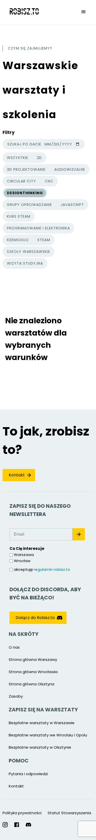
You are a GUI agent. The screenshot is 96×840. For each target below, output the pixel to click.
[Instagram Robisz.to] (5, 824)
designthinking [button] (25, 192)
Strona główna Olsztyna (31, 684)
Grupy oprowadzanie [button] (29, 204)
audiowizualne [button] (69, 169)
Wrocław (22, 560)
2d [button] (39, 157)
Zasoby (16, 696)
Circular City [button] (21, 181)
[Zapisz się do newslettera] (78, 534)
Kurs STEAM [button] (18, 216)
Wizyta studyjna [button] (25, 263)
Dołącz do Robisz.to (35, 618)
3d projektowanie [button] (26, 169)
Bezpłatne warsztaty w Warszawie (41, 722)
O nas (14, 647)
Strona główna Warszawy (33, 659)
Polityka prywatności (22, 813)
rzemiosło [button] (18, 239)
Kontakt (17, 475)
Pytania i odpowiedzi (28, 773)
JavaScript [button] (72, 204)
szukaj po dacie (24, 144)
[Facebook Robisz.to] (16, 824)
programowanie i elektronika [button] (38, 228)
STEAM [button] (43, 239)
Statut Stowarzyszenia (69, 813)
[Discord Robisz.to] (28, 825)
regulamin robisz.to (52, 569)
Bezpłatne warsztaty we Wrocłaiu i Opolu (48, 735)
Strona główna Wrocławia (33, 671)
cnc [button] (49, 181)
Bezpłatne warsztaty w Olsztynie (40, 747)
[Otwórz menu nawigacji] (83, 12)
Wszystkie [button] (19, 158)
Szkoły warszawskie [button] (28, 251)
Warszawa (24, 554)
